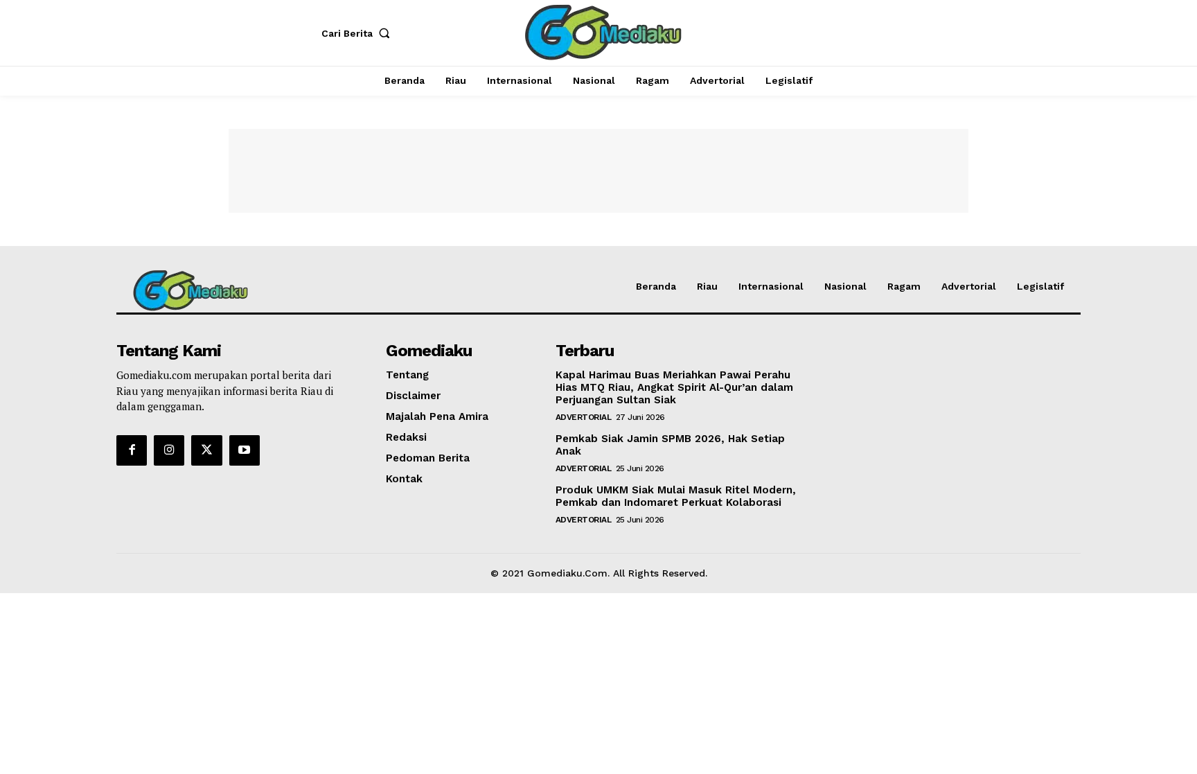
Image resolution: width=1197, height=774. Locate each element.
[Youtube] (244, 450)
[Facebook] (131, 450)
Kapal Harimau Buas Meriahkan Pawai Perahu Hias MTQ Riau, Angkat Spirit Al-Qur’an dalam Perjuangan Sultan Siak (674, 387)
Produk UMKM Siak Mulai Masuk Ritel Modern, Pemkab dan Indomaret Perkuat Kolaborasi (676, 496)
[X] (206, 450)
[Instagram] (169, 450)
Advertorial (584, 417)
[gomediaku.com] (601, 31)
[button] (358, 33)
